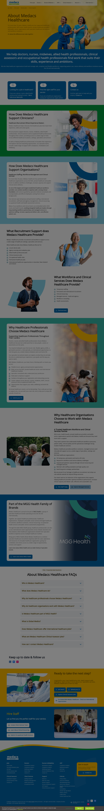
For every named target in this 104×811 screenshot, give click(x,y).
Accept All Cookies (90, 808)
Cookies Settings (69, 808)
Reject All (79, 808)
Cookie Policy (20, 809)
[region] (52, 808)
